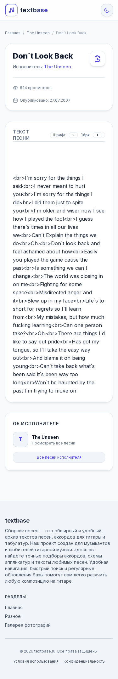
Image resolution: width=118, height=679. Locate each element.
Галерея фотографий (28, 625)
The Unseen (38, 33)
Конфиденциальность (84, 661)
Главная (12, 33)
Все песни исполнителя (59, 457)
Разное (13, 616)
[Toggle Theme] (107, 10)
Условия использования (36, 661)
